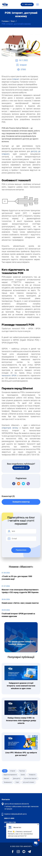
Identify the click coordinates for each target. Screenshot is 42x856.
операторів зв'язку (10, 428)
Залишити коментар (21, 502)
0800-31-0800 (9, 818)
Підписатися (21, 550)
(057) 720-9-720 (10, 822)
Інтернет (15, 79)
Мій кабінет (28, 4)
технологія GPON (9, 375)
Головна (5, 21)
